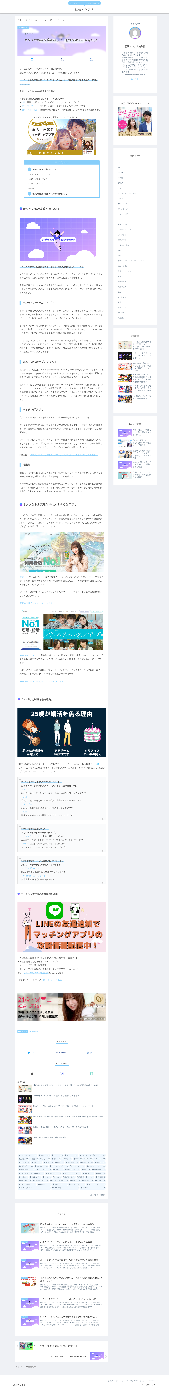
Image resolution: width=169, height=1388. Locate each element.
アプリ (120, 188)
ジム (119, 219)
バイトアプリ (123, 224)
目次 (61, 162)
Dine (25, 844)
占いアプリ (122, 235)
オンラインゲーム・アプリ (39, 174)
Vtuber (120, 172)
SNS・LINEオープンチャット (40, 179)
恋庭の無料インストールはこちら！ (36, 603)
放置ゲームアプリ (124, 271)
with (25, 812)
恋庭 (23, 102)
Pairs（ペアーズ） (29, 110)
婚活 (119, 255)
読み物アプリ (123, 297)
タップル (27, 804)
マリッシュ (28, 789)
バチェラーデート (29, 106)
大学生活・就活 (123, 245)
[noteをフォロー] (91, 1073)
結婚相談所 (122, 287)
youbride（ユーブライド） (35, 876)
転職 (119, 302)
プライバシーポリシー (138, 1381)
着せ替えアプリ (123, 281)
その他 (120, 178)
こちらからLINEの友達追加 (36, 973)
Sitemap (152, 1381)
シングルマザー (123, 214)
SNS (119, 162)
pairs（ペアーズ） (28, 655)
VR (119, 167)
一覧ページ (124, 1381)
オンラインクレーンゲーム (127, 193)
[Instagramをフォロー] (61, 1073)
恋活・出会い (123, 266)
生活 (119, 276)
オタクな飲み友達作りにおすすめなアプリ (49, 194)
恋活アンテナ (113, 1381)
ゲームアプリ (123, 204)
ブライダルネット (31, 868)
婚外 (119, 250)
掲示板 (32, 188)
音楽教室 (121, 313)
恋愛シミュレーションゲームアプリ (131, 261)
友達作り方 (23, 1031)
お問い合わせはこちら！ (52, 980)
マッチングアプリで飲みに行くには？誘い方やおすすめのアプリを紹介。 (64, 455)
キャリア (121, 198)
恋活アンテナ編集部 (135, 46)
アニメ (120, 183)
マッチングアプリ (36, 184)
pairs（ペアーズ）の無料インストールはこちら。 (42, 681)
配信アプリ (122, 307)
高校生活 (121, 318)
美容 (119, 292)
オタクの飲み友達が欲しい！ (44, 169)
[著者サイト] (31, 1073)
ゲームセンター (123, 209)
